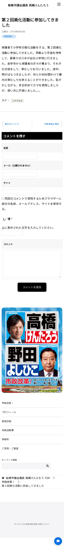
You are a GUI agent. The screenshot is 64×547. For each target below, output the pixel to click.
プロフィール (9, 412)
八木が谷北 (17, 100)
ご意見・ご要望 (10, 448)
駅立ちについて (12, 124)
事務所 (5, 439)
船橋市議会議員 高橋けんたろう (28, 5)
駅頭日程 (6, 421)
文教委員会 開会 (51, 124)
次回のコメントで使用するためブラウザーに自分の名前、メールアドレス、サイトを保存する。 (32, 203)
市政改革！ (9, 36)
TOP (28, 478)
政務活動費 (8, 430)
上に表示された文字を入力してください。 (29, 227)
